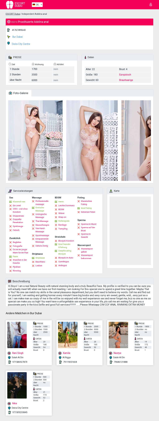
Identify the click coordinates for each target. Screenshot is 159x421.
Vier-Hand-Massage (40, 230)
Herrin (61, 201)
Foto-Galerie (20, 93)
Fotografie (17, 246)
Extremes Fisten (88, 212)
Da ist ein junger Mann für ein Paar (20, 251)
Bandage (62, 225)
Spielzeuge (18, 226)
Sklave (61, 213)
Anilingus (62, 265)
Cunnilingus (63, 261)
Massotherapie (42, 225)
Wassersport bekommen (87, 256)
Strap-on (62, 217)
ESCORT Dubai (13, 14)
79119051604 (70, 362)
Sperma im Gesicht (86, 235)
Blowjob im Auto (65, 258)
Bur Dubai (17, 36)
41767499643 (19, 30)
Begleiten (17, 242)
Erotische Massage (40, 209)
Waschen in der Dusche (20, 261)
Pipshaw (16, 267)
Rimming (17, 271)
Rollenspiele (63, 221)
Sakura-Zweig (42, 246)
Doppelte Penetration (18, 221)
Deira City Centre (20, 43)
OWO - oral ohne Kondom (20, 210)
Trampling (62, 229)
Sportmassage (42, 235)
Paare (15, 256)
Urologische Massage (41, 215)
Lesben (39, 265)
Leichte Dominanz (66, 205)
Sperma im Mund (88, 224)
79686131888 (120, 362)
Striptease (40, 258)
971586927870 (19, 362)
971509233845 (19, 412)
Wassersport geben (87, 250)
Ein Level (17, 205)
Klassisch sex (19, 201)
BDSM (61, 209)
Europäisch (125, 74)
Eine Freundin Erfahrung (64, 245)
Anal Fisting (86, 208)
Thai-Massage (42, 221)
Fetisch (16, 230)
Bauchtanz (40, 262)
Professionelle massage (42, 202)
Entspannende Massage (42, 240)
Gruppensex (18, 216)
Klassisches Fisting (86, 202)
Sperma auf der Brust (88, 229)
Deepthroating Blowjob (64, 252)
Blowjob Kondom (66, 241)
